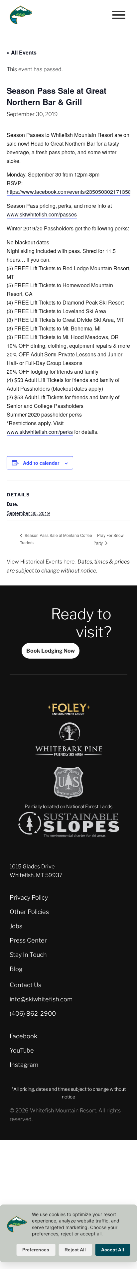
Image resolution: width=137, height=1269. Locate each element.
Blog (16, 968)
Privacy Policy (29, 897)
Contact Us (25, 984)
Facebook (23, 1036)
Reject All (75, 1249)
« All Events (22, 52)
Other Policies (29, 911)
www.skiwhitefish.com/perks (40, 432)
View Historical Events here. (41, 561)
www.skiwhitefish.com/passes (42, 214)
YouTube (22, 1050)
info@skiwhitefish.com (41, 999)
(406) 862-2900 (33, 1013)
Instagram (24, 1064)
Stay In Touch (28, 954)
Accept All (112, 1249)
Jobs (16, 926)
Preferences (35, 1249)
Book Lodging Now (50, 650)
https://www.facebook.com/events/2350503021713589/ (71, 191)
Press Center (28, 940)
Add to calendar (41, 462)
